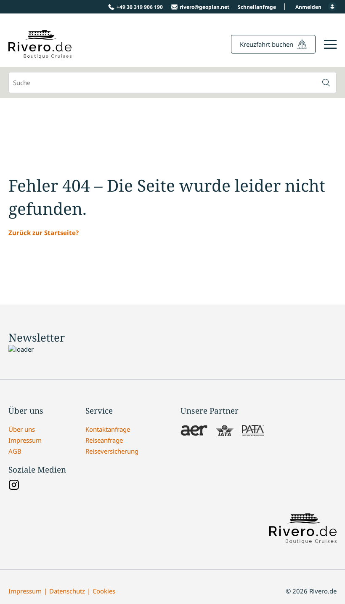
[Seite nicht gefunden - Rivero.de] (40, 54)
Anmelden (308, 7)
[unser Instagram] (13, 485)
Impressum (25, 440)
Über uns (21, 429)
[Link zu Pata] (253, 431)
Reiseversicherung (111, 451)
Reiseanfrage (104, 440)
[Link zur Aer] (193, 431)
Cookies (104, 591)
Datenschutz (67, 591)
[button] (326, 82)
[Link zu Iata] (225, 431)
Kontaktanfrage (107, 429)
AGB (14, 451)
